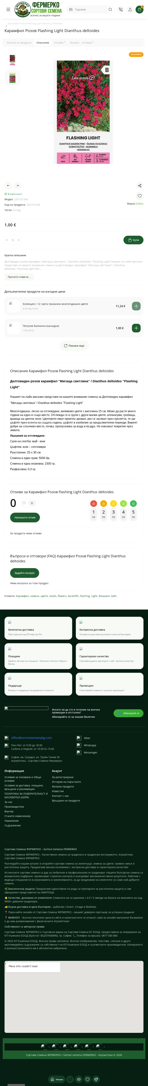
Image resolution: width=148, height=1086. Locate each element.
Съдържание (13, 825)
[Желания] (87, 1079)
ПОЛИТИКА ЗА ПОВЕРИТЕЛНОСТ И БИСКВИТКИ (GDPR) (26, 795)
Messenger (90, 752)
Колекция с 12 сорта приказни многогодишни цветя (55, 304)
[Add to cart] (136, 306)
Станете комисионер (18, 816)
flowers (62, 596)
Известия (58, 791)
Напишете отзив (25, 517)
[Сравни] (96, 1079)
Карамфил (22, 596)
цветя (44, 596)
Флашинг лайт (108, 596)
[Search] (110, 9)
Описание (42, 42)
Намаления (12, 820)
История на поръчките (66, 781)
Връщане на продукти (66, 800)
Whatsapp (90, 745)
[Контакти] (121, 10)
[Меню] (8, 10)
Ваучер (9, 811)
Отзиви (59, 42)
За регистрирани (62, 777)
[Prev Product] (8, 185)
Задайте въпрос (25, 573)
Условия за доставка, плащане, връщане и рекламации (24, 787)
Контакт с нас (60, 796)
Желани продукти (63, 786)
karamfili (73, 596)
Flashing (85, 596)
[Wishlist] (139, 196)
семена (34, 596)
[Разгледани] (70, 1079)
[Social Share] (139, 185)
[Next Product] (17, 185)
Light (94, 596)
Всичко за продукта (19, 42)
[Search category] (70, 9)
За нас (8, 802)
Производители (14, 806)
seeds (52, 596)
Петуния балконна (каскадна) (41, 326)
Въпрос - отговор (81, 42)
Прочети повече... (19, 277)
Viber (87, 738)
